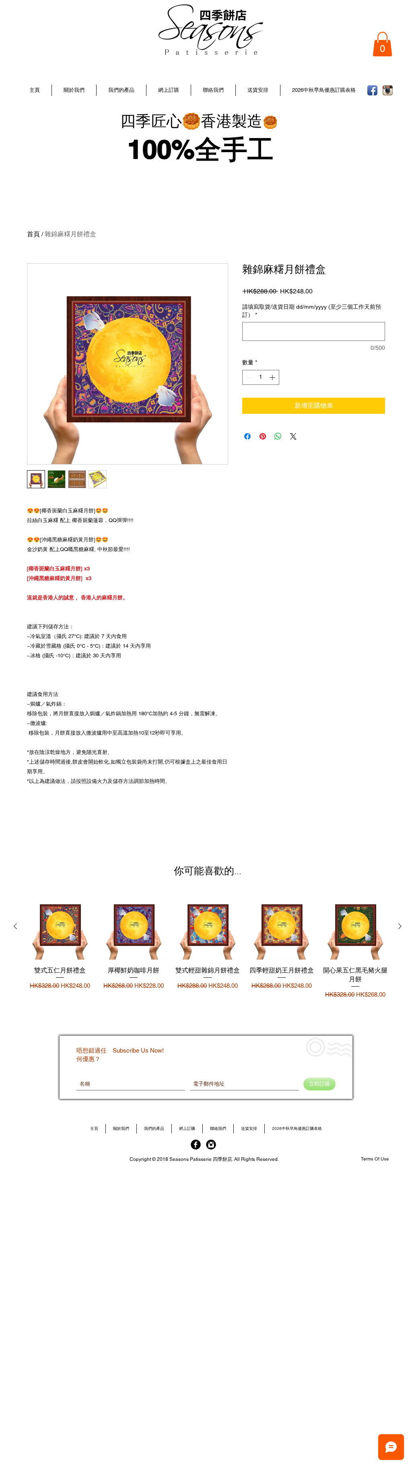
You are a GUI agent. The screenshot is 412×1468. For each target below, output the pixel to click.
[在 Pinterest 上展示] (263, 436)
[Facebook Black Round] (196, 1145)
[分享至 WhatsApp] (278, 436)
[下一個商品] (400, 926)
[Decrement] (248, 377)
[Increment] (273, 377)
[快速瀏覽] (60, 927)
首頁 (33, 234)
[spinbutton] (260, 377)
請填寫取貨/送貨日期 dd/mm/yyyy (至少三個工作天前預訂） (311, 311)
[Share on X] (293, 436)
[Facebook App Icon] (372, 90)
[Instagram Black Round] (211, 1145)
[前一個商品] (15, 926)
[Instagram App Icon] (388, 90)
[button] (121, 90)
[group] (207, 951)
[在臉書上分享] (247, 436)
